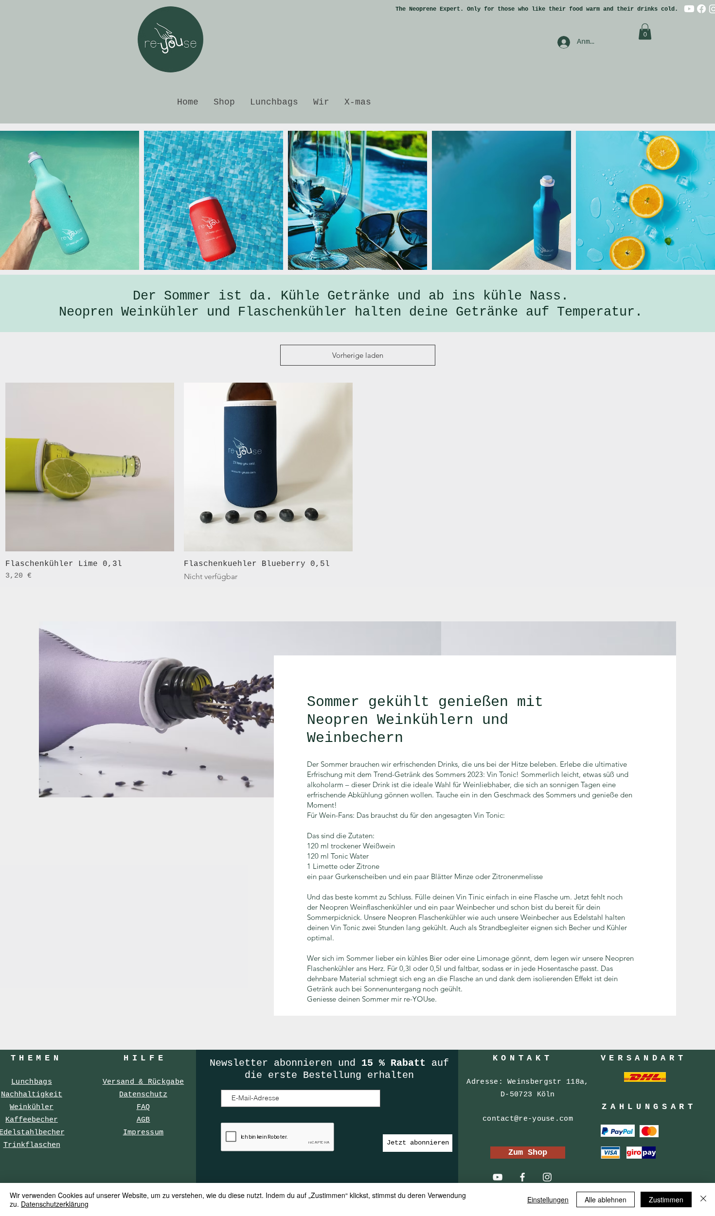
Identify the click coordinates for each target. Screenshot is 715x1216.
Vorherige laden (357, 355)
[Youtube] (689, 9)
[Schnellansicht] (89, 467)
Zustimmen (666, 1199)
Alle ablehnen (605, 1199)
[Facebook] (701, 9)
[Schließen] (703, 1199)
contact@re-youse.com (528, 1119)
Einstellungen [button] (548, 1199)
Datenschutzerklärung (55, 1204)
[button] (645, 31)
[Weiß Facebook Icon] (522, 1177)
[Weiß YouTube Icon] (497, 1177)
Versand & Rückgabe (143, 1082)
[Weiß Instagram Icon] (547, 1177)
